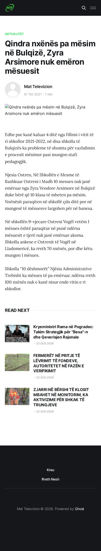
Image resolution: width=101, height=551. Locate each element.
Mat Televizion (38, 86)
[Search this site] (84, 8)
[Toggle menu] (93, 8)
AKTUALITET (14, 34)
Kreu (50, 470)
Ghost (79, 509)
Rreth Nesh (50, 479)
